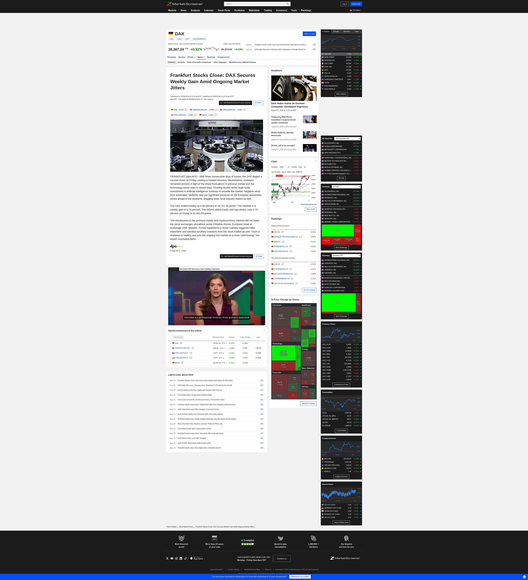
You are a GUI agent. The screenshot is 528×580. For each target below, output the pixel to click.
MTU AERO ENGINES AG (283, 274)
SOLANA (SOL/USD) (332, 465)
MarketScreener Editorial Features (242, 62)
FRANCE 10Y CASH (332, 514)
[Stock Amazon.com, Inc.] (215, 110)
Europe (336, 31)
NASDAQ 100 (329, 60)
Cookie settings (233, 570)
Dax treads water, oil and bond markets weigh (195, 395)
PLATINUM (326, 426)
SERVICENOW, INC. (332, 204)
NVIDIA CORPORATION (333, 146)
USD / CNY (326, 360)
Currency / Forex (328, 324)
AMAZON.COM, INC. (182, 348)
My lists (341, 178)
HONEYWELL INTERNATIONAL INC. (338, 158)
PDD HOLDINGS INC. (332, 281)
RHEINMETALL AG (281, 246)
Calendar (209, 10)
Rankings (306, 10)
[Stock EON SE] (282, 264)
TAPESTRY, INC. (330, 219)
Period (294, 167)
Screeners (281, 10)
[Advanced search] (287, 4)
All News (181, 62)
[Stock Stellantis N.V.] (244, 110)
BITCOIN (327, 459)
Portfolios (239, 10)
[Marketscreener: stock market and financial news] (184, 4)
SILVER (325, 422)
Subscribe (356, 4)
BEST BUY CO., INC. (332, 216)
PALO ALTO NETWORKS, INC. (335, 201)
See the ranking (309, 290)
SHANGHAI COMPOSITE (333, 79)
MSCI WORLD (329, 89)
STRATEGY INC (330, 270)
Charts (190, 57)
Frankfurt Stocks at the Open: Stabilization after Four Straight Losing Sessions (207, 405)
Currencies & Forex (341, 385)
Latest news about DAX (180, 375)
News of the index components (199, 62)
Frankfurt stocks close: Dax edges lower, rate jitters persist (199, 448)
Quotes (181, 57)
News (183, 10)
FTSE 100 (328, 67)
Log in (344, 4)
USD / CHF (326, 380)
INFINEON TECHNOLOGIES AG (286, 237)
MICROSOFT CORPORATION (335, 150)
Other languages (220, 62)
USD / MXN (326, 351)
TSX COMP (328, 63)
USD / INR (326, 357)
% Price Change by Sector (285, 299)
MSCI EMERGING (331, 86)
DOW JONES (329, 57)
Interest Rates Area (341, 522)
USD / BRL (326, 354)
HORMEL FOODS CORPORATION (337, 222)
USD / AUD (326, 367)
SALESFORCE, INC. (332, 143)
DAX (176, 343)
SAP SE (277, 232)
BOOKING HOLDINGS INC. (334, 291)
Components (224, 57)
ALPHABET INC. (330, 164)
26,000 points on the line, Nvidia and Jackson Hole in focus (200, 390)
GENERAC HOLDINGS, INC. (335, 209)
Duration (274, 167)
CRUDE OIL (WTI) (329, 416)
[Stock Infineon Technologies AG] (300, 236)
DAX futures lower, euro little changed (192, 438)
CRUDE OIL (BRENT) (330, 419)
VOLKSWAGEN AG (281, 251)
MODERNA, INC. (330, 212)
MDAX (177, 363)
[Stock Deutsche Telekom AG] (296, 283)
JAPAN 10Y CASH (331, 511)
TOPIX (326, 83)
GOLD (324, 413)
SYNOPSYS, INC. (331, 198)
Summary (171, 57)
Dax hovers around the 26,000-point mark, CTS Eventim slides (201, 400)
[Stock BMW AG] (282, 241)
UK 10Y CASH (329, 517)
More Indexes (341, 94)
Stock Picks (224, 10)
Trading (268, 10)
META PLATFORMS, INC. (333, 167)
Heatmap (211, 57)
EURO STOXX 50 (330, 76)
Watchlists (254, 10)
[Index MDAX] (215, 115)
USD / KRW (326, 370)
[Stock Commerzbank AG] (291, 278)
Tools (294, 10)
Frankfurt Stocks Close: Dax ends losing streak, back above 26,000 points (281, 45)
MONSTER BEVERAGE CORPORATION (338, 278)
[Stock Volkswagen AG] (290, 251)
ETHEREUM (329, 462)
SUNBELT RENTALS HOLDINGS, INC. (338, 170)
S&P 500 (327, 54)
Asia (356, 31)
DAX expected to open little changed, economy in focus (198, 409)
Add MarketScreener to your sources (237, 103)
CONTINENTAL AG (281, 269)
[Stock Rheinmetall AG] (290, 246)
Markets (172, 10)
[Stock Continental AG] (290, 269)
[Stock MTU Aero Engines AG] (295, 273)
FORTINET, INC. (330, 273)
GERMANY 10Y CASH (332, 508)
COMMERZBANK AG (282, 279)
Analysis (195, 10)
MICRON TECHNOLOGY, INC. (335, 161)
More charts (310, 209)
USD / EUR (326, 344)
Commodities (327, 392)
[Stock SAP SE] (282, 232)
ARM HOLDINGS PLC (332, 153)
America (346, 31)
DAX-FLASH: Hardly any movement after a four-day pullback (200, 414)
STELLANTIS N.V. (181, 353)
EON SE (277, 264)
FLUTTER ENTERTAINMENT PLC (337, 174)
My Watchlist (327, 139)
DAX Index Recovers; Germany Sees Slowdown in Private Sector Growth (281, 49)
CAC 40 (327, 73)
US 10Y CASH (329, 505)
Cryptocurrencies (329, 438)
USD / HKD (326, 373)
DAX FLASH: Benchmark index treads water (194, 443)
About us (268, 570)
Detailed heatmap (308, 403)
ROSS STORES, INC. (332, 284)
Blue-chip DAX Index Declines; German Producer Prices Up (200, 424)
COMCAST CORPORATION (334, 288)
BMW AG (277, 242)
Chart (274, 161)
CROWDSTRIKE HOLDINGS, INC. (337, 195)
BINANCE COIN (330, 468)
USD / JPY (326, 364)
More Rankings (341, 248)
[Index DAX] (185, 110)
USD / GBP (326, 376)
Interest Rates (327, 484)
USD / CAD (326, 348)
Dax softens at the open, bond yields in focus (194, 429)
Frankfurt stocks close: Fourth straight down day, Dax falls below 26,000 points (207, 419)
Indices (327, 31)
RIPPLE (327, 471)
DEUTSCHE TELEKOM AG (284, 283)
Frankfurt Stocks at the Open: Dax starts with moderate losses (200, 433)
